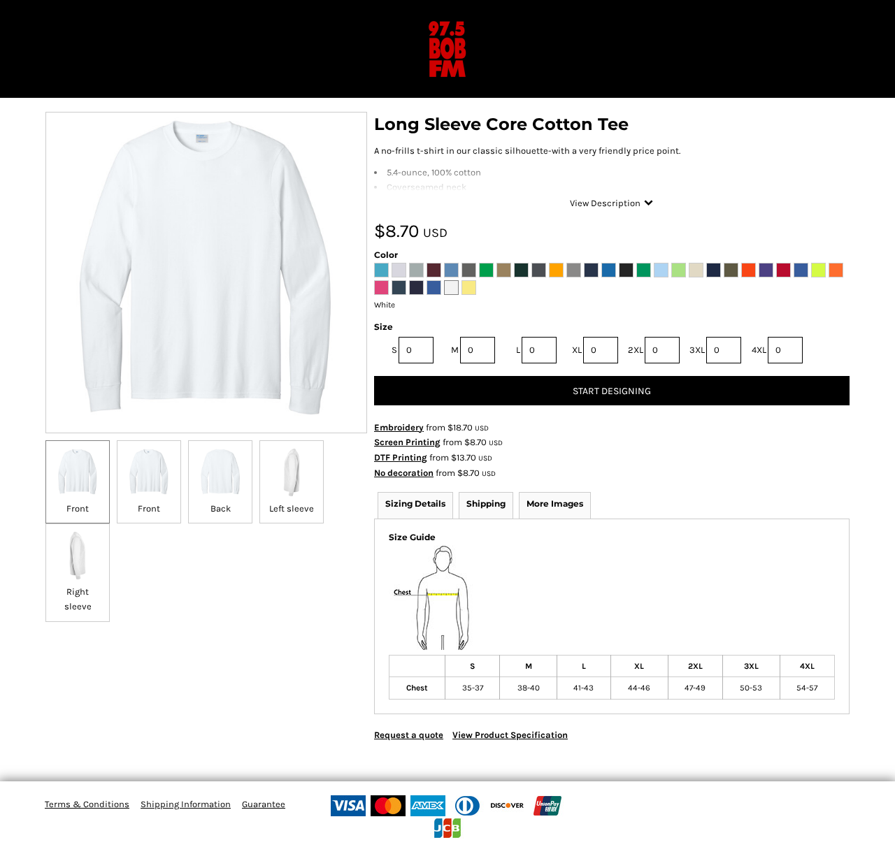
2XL (635, 350)
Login (790, 17)
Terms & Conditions (87, 804)
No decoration (404, 473)
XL (577, 350)
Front (77, 508)
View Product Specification (510, 735)
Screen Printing (407, 442)
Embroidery (399, 427)
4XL (759, 350)
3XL (697, 350)
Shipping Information (186, 804)
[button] (9, 17)
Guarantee (263, 804)
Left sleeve (291, 508)
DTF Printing (400, 457)
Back (220, 508)
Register (840, 17)
